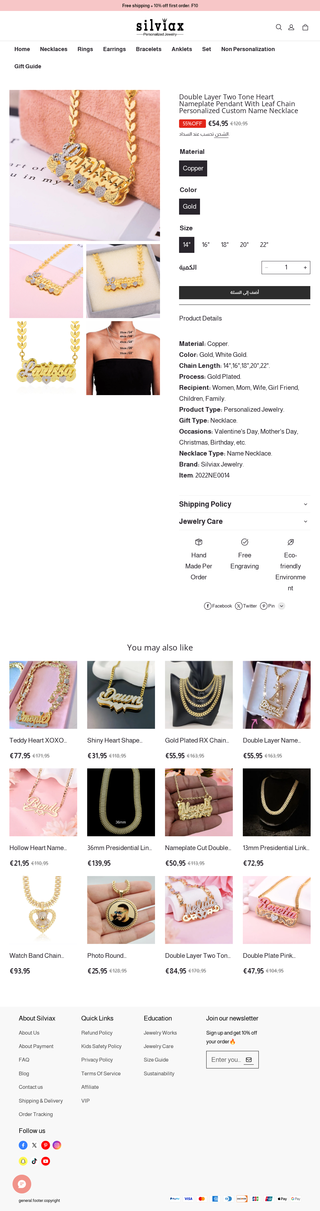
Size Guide (156, 1060)
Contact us (31, 1087)
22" (264, 244)
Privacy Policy (97, 1060)
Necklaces (54, 49)
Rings (85, 49)
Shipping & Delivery (41, 1101)
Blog (24, 1074)
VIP (85, 1101)
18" (225, 244)
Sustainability (159, 1074)
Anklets (182, 49)
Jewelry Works (160, 1033)
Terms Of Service (101, 1074)
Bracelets (149, 49)
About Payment (36, 1046)
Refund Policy (96, 1033)
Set (206, 49)
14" (187, 244)
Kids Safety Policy (101, 1046)
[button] (278, 27)
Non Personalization (248, 49)
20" (244, 244)
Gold (189, 206)
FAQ (24, 1060)
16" (206, 244)
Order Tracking (36, 1114)
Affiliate (90, 1087)
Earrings (114, 49)
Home (22, 49)
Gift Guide (27, 66)
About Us (29, 1033)
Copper (193, 168)
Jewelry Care (158, 1046)
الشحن (221, 134)
